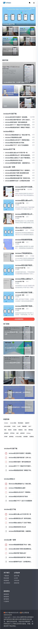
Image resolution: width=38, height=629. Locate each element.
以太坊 (13, 426)
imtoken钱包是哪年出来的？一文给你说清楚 (10, 51)
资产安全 (12, 433)
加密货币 (27, 423)
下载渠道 (6, 575)
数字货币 (22, 433)
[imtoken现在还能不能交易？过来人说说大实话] (8, 269)
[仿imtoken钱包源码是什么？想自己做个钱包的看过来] (8, 231)
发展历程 (16, 583)
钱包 (5, 429)
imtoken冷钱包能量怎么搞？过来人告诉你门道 (10, 41)
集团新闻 (6, 594)
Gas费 (18, 426)
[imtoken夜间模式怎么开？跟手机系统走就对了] (8, 218)
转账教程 (6, 580)
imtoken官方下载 (9, 24)
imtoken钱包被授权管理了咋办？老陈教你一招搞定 (24, 240)
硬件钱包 (31, 429)
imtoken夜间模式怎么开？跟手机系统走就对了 (24, 214)
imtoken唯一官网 (19, 242)
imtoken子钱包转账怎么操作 (24, 253)
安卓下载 (16, 575)
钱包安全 (20, 429)
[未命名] (10, 102)
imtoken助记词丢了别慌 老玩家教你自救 (24, 293)
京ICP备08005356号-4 (12, 613)
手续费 (5, 436)
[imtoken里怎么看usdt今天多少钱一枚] (8, 205)
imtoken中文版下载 (20, 189)
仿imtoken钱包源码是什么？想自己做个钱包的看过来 (24, 228)
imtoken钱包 (13, 423)
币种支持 (16, 580)
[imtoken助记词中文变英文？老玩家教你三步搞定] (8, 191)
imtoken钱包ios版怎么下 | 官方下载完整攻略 (24, 279)
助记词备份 (20, 423)
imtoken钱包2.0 (19, 230)
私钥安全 (32, 436)
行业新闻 (6, 601)
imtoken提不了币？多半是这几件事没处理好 (27, 31)
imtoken (6, 423)
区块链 (14, 429)
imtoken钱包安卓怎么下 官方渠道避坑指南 (27, 41)
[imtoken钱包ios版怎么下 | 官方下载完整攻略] (8, 283)
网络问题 (24, 426)
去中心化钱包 (7, 426)
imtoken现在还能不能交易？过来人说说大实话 (23, 265)
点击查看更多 (19, 319)
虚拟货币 (6, 433)
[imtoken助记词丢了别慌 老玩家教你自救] (8, 297)
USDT (29, 426)
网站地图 (6, 578)
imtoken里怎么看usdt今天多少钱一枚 (24, 200)
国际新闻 (6, 596)
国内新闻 (6, 599)
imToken (29, 433)
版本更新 (26, 436)
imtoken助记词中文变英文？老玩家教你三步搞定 (24, 187)
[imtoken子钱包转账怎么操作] (8, 257)
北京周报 (29, 617)
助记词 (9, 429)
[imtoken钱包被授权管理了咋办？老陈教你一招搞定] (8, 244)
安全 (26, 429)
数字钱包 (11, 436)
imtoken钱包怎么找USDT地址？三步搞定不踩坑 (10, 31)
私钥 (17, 433)
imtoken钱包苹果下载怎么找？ (24, 306)
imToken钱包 (18, 436)
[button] (30, 8)
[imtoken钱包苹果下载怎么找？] (8, 310)
